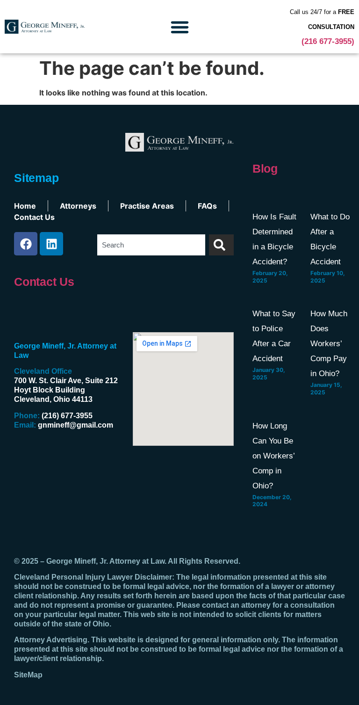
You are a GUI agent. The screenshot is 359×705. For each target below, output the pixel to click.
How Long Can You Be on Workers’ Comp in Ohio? (273, 456)
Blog (265, 168)
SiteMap (28, 675)
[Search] (221, 244)
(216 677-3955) (328, 41)
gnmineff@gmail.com (75, 425)
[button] (179, 26)
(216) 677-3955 (67, 416)
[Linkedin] (51, 243)
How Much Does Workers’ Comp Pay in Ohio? (328, 343)
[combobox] (151, 244)
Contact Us (44, 281)
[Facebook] (25, 243)
